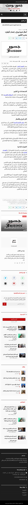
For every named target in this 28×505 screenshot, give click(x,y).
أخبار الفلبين (15, 199)
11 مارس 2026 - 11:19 (12, 340)
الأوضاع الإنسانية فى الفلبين (21, 203)
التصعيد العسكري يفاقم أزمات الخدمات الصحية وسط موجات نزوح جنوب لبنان (10, 346)
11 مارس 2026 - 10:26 (12, 350)
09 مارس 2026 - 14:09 (13, 357)
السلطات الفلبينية (8, 95)
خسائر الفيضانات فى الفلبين (12, 201)
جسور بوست (23, 61)
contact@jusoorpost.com (19, 477)
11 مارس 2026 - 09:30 (12, 414)
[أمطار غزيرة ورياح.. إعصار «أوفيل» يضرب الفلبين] (23, 38)
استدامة (20, 29)
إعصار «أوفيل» (12, 203)
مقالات (23, 367)
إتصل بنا (24, 495)
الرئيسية (24, 29)
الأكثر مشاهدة (14, 322)
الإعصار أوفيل (20, 66)
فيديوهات (24, 492)
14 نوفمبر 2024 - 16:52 (14, 61)
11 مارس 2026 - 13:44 (12, 330)
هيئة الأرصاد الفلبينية (22, 201)
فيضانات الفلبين (21, 199)
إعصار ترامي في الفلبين (7, 199)
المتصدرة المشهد (14, 319)
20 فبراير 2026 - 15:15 (16, 226)
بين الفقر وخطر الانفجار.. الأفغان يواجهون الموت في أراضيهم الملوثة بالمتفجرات (10, 337)
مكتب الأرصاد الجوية (19, 123)
